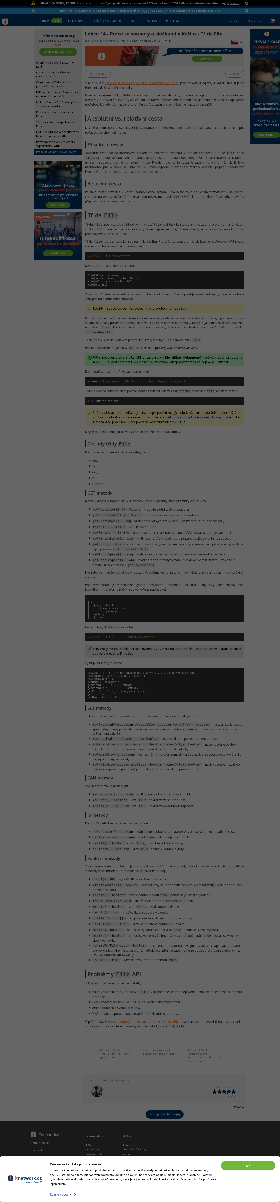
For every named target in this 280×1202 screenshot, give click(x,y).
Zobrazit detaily (60, 1194)
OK (248, 1165)
